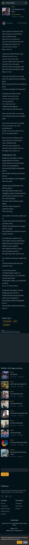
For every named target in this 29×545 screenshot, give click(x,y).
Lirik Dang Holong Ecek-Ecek (18, 413)
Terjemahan (6, 325)
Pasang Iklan (18, 503)
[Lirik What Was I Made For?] (5, 385)
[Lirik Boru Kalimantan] (5, 423)
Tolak (25, 542)
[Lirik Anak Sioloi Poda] (5, 394)
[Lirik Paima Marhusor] (5, 404)
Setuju (19, 542)
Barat (15, 321)
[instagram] (10, 496)
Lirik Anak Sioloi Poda (16, 394)
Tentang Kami (4, 506)
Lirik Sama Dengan (15, 433)
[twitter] (2, 496)
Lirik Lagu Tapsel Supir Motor (19, 442)
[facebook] (6, 496)
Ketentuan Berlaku (5, 508)
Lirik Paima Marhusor (16, 403)
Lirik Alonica (13, 374)
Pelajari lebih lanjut (15, 539)
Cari (6, 474)
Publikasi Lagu (18, 506)
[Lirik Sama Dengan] (5, 433)
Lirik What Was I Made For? (18, 384)
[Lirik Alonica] (5, 375)
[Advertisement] (14, 347)
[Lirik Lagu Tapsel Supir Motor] (5, 443)
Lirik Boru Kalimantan (16, 423)
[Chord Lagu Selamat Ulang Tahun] (5, 453)
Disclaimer (3, 514)
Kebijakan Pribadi (5, 511)
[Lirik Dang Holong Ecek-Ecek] (5, 414)
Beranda (3, 503)
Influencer (17, 508)
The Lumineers (7, 321)
